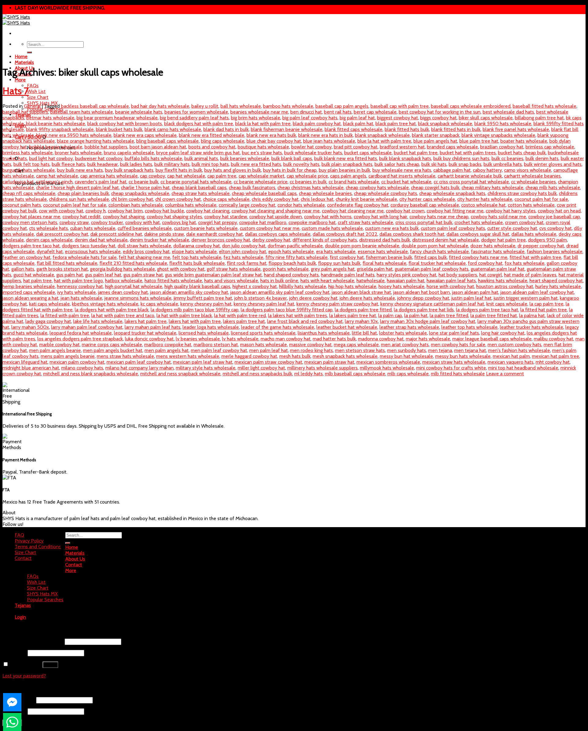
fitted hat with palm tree (535, 257)
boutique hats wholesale (263, 147)
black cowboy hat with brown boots (124, 123)
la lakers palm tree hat (352, 315)
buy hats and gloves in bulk (232, 170)
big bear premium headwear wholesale (117, 118)
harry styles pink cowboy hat (406, 275)
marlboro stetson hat (216, 344)
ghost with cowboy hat (181, 269)
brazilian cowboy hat (501, 147)
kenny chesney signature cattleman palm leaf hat (432, 304)
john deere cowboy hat (313, 298)
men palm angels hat (167, 350)
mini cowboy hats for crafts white (451, 368)
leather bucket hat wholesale (346, 327)
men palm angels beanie (55, 350)
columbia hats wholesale (191, 205)
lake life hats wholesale (98, 321)
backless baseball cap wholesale (95, 106)
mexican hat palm (511, 356)
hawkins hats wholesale (502, 280)
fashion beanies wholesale (554, 251)
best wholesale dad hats (508, 112)
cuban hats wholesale (92, 228)
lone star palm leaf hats (454, 333)
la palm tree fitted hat (493, 315)
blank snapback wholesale (382, 135)
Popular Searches (45, 599)
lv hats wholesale (240, 339)
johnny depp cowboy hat (423, 298)
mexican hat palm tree (555, 356)
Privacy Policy (29, 541)
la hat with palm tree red (240, 315)
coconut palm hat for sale (541, 199)
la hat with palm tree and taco (122, 315)
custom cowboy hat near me (270, 228)
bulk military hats (172, 164)
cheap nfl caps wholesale (28, 193)
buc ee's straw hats (262, 153)
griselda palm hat (375, 269)
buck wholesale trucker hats (313, 153)
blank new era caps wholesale (145, 135)
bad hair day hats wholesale (160, 106)
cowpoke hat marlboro (262, 222)
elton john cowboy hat (242, 251)
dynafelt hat (50, 251)
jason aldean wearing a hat (30, 298)
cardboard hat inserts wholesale (401, 176)
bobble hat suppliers (106, 147)
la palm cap (390, 315)
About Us (75, 559)
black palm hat (358, 123)
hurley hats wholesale (558, 286)
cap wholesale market (262, 176)
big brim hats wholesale (255, 118)
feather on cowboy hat (26, 257)
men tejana (440, 350)
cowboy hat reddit (81, 216)
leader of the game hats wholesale (277, 327)
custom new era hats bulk (392, 228)
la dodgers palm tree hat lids (424, 310)
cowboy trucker (107, 222)
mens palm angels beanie (68, 356)
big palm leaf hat (357, 118)
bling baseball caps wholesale (167, 141)
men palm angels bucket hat (112, 350)
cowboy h (95, 211)
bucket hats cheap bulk (522, 153)
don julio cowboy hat (244, 246)
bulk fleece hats (68, 164)
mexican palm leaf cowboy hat (139, 362)
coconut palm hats (21, 205)
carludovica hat (18, 182)
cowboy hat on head (559, 211)
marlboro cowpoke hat (167, 344)
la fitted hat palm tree (543, 310)
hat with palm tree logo (78, 280)
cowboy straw (74, 222)
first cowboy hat (347, 257)
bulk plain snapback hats (347, 164)
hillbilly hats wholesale (302, 286)
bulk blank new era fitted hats (345, 158)
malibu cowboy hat (553, 339)
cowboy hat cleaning (207, 211)
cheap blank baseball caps (199, 187)
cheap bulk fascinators (252, 187)
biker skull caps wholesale (486, 118)
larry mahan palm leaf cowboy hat (87, 327)
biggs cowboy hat (438, 118)
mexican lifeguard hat (24, 362)
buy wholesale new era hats (401, 170)
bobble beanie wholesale (55, 147)
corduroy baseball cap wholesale (424, 205)
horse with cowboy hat (450, 286)
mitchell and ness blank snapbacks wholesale (90, 374)
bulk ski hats (434, 164)
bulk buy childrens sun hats (461, 158)
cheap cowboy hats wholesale (377, 187)
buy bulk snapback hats (129, 170)
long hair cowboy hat (503, 333)
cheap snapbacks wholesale (140, 193)
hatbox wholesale (123, 280)
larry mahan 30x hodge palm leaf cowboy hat (427, 321)
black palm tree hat (395, 123)
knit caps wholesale (506, 304)
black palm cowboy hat (317, 123)
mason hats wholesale (263, 344)
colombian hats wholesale (135, 205)
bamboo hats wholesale (288, 106)
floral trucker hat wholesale (437, 263)
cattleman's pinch (54, 182)
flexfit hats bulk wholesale (197, 263)
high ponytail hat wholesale (133, 286)
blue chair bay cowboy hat (274, 141)
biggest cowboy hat (397, 118)
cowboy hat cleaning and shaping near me (276, 211)
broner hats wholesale (78, 153)
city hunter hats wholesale (484, 199)
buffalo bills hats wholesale (153, 158)
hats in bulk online (279, 280)
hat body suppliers (458, 275)
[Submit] (29, 52)
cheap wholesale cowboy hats (385, 193)
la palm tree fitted (449, 315)
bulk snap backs (465, 164)
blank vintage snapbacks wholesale (498, 135)
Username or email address (32, 641)
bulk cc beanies (507, 158)
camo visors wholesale (527, 170)
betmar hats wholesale (50, 118)
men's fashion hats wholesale (519, 350)
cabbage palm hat (452, 170)
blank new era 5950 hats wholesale (73, 135)
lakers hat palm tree (146, 321)
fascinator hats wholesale (498, 251)
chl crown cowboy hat (178, 199)
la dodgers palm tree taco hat (487, 310)
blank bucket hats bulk (119, 129)
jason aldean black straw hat (361, 292)
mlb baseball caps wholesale (355, 374)
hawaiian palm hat (405, 280)
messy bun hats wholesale (463, 356)
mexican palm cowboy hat (77, 362)
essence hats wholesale (383, 251)
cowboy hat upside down (275, 216)
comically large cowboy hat (247, 205)
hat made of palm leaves (530, 275)
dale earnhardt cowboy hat (214, 234)
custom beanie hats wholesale (206, 228)
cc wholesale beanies (533, 182)
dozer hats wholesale (492, 246)
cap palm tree (221, 176)
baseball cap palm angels (341, 106)
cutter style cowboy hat (512, 228)
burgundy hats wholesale (28, 170)
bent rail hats (338, 112)
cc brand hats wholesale (354, 182)
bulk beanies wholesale (244, 158)
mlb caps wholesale (408, 374)
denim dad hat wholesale (101, 240)
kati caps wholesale (49, 304)
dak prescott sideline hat (116, 234)
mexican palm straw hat (329, 362)
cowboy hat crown (405, 211)
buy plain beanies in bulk (344, 170)
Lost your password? (24, 676)
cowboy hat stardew (225, 216)
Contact (23, 558)
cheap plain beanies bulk (83, 193)
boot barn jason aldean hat (158, 147)
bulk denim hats (542, 158)
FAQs (33, 85)
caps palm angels (348, 176)
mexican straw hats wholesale (453, 362)
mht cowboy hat (553, 362)
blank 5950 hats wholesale (502, 123)
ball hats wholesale (241, 106)
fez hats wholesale (243, 257)
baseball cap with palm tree (400, 106)
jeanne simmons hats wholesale (138, 298)
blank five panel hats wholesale (516, 129)
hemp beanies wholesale (28, 286)
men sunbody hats (406, 350)
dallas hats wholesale (533, 234)
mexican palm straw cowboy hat (268, 362)
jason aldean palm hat (475, 292)
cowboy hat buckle (164, 211)
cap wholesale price (307, 176)
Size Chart (37, 97)
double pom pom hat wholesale (434, 246)
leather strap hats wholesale (409, 327)
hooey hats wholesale (401, 286)
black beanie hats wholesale (55, 123)
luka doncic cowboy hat (149, 339)
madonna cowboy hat (381, 339)
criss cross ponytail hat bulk (423, 222)
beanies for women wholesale (196, 112)
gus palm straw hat (143, 275)
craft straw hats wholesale (365, 222)
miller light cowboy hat (261, 368)
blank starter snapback (435, 135)
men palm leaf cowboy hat (219, 350)
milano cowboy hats (82, 368)
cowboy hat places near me (31, 216)
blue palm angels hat (435, 141)
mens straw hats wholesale (125, 356)
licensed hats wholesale (204, 333)
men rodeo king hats (311, 350)
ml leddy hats (308, 374)
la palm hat (416, 315)
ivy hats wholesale (76, 292)
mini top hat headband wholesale (523, 368)
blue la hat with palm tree (384, 141)
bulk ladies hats (136, 164)
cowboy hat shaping (124, 216)
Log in (50, 664)
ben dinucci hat (306, 112)
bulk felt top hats (31, 164)
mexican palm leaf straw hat (202, 362)
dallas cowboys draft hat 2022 (345, 234)
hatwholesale (370, 280)
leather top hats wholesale (469, 327)
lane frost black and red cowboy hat (305, 321)
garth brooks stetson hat (62, 269)
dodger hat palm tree (503, 240)
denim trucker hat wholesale (159, 240)
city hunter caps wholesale (427, 199)
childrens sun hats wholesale (79, 199)
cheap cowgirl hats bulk (435, 187)
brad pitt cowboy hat (356, 147)
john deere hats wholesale (367, 298)
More (20, 80)
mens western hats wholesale (187, 356)
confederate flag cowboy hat (357, 205)
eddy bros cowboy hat (146, 251)
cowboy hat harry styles (511, 211)
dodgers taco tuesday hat (88, 246)
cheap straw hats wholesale (201, 193)
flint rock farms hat (246, 263)
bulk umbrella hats (503, 164)
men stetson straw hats (360, 350)
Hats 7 (15, 91)
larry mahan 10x (361, 321)
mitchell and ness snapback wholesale (180, 374)
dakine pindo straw (164, 234)
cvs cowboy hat (555, 228)
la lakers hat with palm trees (297, 315)
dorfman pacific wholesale (295, 246)
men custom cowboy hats (514, 344)
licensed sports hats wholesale (263, 333)
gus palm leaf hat (103, 275)
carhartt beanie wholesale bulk (470, 176)
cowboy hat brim (125, 211)
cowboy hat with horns (328, 216)
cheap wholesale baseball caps (264, 193)
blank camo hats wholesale (173, 129)
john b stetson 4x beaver (260, 298)
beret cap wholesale (375, 112)
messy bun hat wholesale (406, 356)
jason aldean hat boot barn (421, 292)
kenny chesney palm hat (206, 304)
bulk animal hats (201, 158)
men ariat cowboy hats (405, 344)
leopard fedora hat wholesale (81, 333)
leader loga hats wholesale (211, 327)
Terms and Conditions (38, 546)
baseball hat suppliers (25, 112)
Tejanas (23, 605)
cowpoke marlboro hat (312, 222)
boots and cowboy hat (212, 147)
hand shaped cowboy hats (291, 275)
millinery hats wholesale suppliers (322, 368)
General (32, 106)
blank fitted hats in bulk (456, 129)
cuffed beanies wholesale (145, 228)
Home (21, 56)
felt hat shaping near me (144, 257)
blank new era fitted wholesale (211, 135)
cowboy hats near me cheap (439, 216)
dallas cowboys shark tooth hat (411, 234)
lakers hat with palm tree (195, 321)
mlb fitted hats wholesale (458, 374)
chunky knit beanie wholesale (366, 199)
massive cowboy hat (310, 344)
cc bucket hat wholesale (406, 182)
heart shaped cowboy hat (556, 280)
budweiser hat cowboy (99, 158)
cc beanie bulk (143, 182)
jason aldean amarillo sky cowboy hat (189, 292)
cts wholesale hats (48, 228)
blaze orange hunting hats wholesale (95, 141)
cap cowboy (152, 176)
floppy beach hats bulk (292, 263)
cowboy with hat (142, 222)
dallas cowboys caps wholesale (278, 234)
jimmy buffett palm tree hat (203, 298)
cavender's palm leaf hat (100, 182)
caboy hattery (487, 170)
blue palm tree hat (478, 141)
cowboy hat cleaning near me (353, 211)
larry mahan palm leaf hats (152, 327)
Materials (24, 62)
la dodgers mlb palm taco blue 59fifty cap (195, 310)
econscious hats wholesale (93, 251)
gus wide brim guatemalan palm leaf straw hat (213, 275)
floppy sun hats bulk (339, 263)
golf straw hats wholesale (234, 269)
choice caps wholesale (226, 199)
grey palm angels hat (333, 269)
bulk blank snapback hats (405, 158)
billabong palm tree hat (539, 118)
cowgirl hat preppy (217, 222)
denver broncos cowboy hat (220, 240)
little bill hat (364, 333)
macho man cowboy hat (286, 339)
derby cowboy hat (271, 240)
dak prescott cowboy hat (62, 234)
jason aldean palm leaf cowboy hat (537, 292)
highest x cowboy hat (254, 286)
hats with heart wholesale (327, 280)
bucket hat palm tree (416, 153)
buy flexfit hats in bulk (179, 170)
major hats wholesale (428, 339)
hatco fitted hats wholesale (173, 280)
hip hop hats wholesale (352, 286)
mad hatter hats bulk (334, 339)
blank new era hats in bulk (325, 135)
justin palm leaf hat (471, 298)
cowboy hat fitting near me (455, 211)
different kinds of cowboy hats (324, 240)
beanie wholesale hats (138, 112)
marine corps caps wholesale (112, 344)
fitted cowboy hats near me (478, 257)
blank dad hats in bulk (226, 129)
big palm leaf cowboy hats (309, 118)
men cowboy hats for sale (458, 344)
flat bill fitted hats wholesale (67, 263)
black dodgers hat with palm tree (198, 123)
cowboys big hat (179, 222)
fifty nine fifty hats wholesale (297, 257)
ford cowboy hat (485, 263)
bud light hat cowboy (51, 158)
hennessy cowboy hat (80, 286)
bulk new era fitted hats (256, 164)
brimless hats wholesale (27, 153)
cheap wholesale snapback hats (452, 193)
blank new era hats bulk (271, 135)
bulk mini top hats (210, 164)
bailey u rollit (204, 106)
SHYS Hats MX (42, 594)
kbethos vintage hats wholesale (105, 304)
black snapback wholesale (445, 123)
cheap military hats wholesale (492, 187)
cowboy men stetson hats (29, 222)
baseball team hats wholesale (81, 112)
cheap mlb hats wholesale (553, 187)
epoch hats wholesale (291, 251)
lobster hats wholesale (403, 333)
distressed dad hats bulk (384, 240)
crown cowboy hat (524, 222)
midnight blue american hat (30, 368)
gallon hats (22, 269)
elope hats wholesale (194, 251)
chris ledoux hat (317, 199)
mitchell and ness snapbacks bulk (257, 374)
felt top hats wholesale (196, 257)
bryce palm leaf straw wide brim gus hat (198, 153)
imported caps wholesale (28, 292)
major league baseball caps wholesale (492, 339)
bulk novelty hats (301, 164)
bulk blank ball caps (291, 158)
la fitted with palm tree (64, 315)
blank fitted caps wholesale (354, 129)
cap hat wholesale (186, 176)
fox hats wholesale (525, 263)
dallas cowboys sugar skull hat (478, 234)
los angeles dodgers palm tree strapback (80, 339)
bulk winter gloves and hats (553, 164)
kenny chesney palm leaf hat (264, 304)
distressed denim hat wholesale (445, 240)
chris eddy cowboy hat (275, 199)
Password (14, 653)
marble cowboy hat (59, 344)
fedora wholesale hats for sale (85, 257)
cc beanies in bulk (308, 182)
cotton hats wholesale (531, 205)
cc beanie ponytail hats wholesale (196, 182)
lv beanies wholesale (198, 339)
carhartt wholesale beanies (532, 176)
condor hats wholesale (301, 205)
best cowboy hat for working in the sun (440, 112)
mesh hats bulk (295, 356)
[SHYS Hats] (16, 20)
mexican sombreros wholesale (388, 362)
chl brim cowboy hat (132, 199)
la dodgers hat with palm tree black (112, 310)
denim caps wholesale (49, 240)
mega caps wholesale (356, 344)
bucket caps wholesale (368, 153)
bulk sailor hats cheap (397, 164)
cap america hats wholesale (109, 176)
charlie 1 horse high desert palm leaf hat (77, 187)
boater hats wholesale (523, 141)
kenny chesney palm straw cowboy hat (337, 304)
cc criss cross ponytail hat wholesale (471, 182)
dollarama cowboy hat (196, 246)
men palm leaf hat (268, 350)
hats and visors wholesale (231, 280)
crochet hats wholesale (478, 222)
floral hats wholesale (384, 263)
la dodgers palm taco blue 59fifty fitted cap (287, 310)
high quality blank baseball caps (197, 286)
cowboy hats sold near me (498, 216)
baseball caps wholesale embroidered (471, 106)
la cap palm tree (547, 304)
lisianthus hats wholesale (324, 333)
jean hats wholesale (81, 298)
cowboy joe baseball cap (554, 216)
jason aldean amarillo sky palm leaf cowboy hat (280, 292)
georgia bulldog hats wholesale (122, 269)
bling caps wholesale (222, 141)
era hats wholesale (336, 251)
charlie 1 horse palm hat (145, 187)
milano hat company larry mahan (139, 368)
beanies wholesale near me (259, 112)
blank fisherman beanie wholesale (286, 129)
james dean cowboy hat (123, 292)
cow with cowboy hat (61, 211)
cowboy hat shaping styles (174, 216)
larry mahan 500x (30, 327)
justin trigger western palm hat (526, 298)
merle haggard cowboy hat (249, 356)
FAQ (19, 535)
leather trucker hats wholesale (531, 327)
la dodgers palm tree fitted (363, 310)
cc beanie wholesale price (261, 182)
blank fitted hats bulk (407, 129)
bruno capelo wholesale (129, 153)
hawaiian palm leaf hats (451, 280)
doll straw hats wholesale (144, 246)
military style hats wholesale (206, 368)
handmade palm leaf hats (348, 275)
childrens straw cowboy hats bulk (522, 193)
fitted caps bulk (430, 257)
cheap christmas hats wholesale (310, 187)
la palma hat (532, 315)
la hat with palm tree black (184, 315)
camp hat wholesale (57, 176)
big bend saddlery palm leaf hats (194, 118)
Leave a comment (505, 374)
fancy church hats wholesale (439, 251)
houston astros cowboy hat (504, 286)
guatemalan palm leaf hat (498, 269)
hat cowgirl (490, 275)
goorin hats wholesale (286, 269)
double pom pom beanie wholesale (362, 246)
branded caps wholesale (452, 147)
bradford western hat (402, 147)
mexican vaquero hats (510, 362)
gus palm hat (69, 275)
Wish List (36, 91)
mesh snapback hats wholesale (345, 356)
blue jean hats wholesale (329, 141)
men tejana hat (470, 350)
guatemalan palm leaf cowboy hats (432, 269)
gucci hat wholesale (33, 275)
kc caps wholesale (159, 304)
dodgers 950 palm (547, 240)
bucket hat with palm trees (468, 153)
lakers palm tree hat (244, 321)
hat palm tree (37, 280)
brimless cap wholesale (550, 147)
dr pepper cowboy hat (541, 246)
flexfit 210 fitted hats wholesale (133, 263)
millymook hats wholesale (387, 368)
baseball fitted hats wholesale (544, 106)
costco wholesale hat (483, 205)
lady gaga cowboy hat (48, 321)
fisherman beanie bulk (389, 257)
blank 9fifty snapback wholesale (60, 129)
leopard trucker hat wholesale (145, 333)
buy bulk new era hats (80, 170)
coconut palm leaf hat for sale (74, 205)
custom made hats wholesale (332, 228)
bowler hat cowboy (311, 147)
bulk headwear (102, 164)
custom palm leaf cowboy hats (453, 228)
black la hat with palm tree (263, 123)
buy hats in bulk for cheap (290, 170)
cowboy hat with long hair (380, 216)
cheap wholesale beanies (325, 193)
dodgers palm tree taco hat (31, 246)
